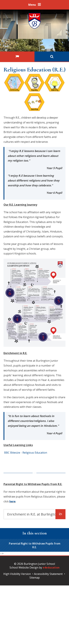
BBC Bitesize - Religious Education (25, 452)
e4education (51, 567)
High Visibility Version (17, 574)
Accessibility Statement (48, 574)
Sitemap (34, 577)
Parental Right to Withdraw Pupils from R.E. (34, 545)
